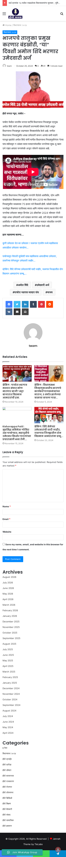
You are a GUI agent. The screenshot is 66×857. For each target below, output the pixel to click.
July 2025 (8, 649)
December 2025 (11, 621)
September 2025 (11, 638)
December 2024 (11, 688)
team (9, 66)
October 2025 (10, 632)
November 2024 (11, 694)
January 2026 (10, 616)
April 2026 (8, 599)
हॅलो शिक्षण (7, 803)
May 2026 (8, 593)
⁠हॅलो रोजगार (7, 786)
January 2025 (10, 682)
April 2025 (8, 666)
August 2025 (9, 643)
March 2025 (9, 671)
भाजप (50, 292)
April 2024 (8, 732)
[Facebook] (9, 304)
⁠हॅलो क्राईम (7, 759)
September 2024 (11, 705)
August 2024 (9, 710)
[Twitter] (17, 304)
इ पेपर (5, 748)
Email (6, 519)
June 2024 (8, 721)
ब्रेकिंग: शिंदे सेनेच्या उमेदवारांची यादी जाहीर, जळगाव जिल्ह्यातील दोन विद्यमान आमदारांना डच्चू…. (48, 431)
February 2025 (10, 677)
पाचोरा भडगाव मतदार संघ (26, 292)
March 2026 (9, 604)
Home (8, 25)
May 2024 (8, 727)
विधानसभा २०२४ (20, 25)
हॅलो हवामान (7, 825)
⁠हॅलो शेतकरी (7, 809)
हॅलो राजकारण (8, 781)
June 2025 (8, 655)
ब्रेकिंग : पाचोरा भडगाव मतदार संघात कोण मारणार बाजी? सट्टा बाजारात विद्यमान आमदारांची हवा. (15, 391)
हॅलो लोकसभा (8, 792)
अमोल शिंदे (23, 285)
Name (7, 506)
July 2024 (8, 716)
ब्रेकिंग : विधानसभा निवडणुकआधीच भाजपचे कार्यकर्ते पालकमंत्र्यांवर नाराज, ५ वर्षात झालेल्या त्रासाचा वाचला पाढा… (47, 391)
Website (7, 531)
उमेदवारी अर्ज (43, 285)
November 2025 (11, 627)
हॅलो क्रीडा (7, 764)
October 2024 (10, 699)
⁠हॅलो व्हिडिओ (7, 798)
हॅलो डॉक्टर (7, 770)
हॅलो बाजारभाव (8, 775)
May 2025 (8, 660)
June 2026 (8, 588)
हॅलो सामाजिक (8, 820)
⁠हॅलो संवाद (6, 814)
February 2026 (10, 610)
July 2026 (8, 582)
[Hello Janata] (15, 13)
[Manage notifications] (58, 849)
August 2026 (9, 577)
